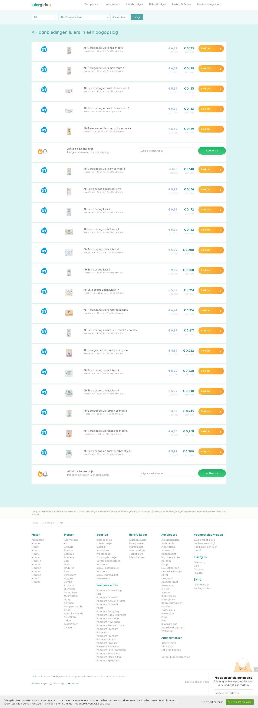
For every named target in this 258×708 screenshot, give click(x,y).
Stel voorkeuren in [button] (212, 702)
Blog (196, 565)
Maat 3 (87, 51)
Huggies (68, 578)
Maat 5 (87, 172)
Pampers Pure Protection (111, 650)
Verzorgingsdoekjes (108, 561)
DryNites (69, 568)
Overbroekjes (137, 550)
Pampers (90, 4)
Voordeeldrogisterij (172, 627)
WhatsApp (59, 683)
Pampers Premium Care (110, 625)
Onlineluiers (168, 610)
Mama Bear (71, 592)
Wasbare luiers (138, 539)
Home (35, 522)
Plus (163, 620)
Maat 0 (36, 543)
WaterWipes (71, 624)
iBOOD (165, 589)
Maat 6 (87, 313)
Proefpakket (104, 553)
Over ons (199, 562)
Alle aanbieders (170, 539)
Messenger (41, 683)
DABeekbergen (170, 568)
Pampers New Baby (108, 622)
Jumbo (68, 582)
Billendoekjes (157, 4)
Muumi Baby (71, 596)
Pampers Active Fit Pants (111, 600)
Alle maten (38, 539)
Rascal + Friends (73, 613)
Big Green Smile (170, 557)
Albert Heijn (168, 546)
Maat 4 (87, 71)
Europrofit (70, 575)
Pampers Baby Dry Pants (111, 614)
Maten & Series (181, 4)
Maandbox (103, 550)
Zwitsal (68, 627)
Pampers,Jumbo (73, 606)
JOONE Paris (168, 643)
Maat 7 (36, 578)
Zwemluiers (103, 578)
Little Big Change (171, 650)
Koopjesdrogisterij (172, 603)
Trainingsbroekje (106, 557)
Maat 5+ (36, 568)
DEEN (164, 575)
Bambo (68, 550)
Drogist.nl (167, 578)
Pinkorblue (167, 613)
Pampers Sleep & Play (109, 657)
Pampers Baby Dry (108, 611)
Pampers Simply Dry (108, 653)
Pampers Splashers (108, 660)
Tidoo (67, 620)
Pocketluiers (136, 553)
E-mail (75, 683)
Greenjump (167, 585)
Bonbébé (69, 557)
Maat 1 (87, 111)
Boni (66, 561)
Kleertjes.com (169, 599)
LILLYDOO (69, 589)
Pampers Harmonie (108, 618)
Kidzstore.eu (168, 596)
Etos (66, 571)
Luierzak (101, 546)
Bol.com (166, 561)
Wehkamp (167, 631)
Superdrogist (169, 624)
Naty (67, 599)
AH (93, 51)
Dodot (67, 564)
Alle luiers (112, 4)
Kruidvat (69, 585)
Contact (198, 569)
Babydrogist (168, 553)
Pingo (67, 610)
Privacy (198, 572)
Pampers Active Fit (107, 597)
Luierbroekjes (134, 4)
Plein (164, 617)
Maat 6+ (36, 575)
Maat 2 (87, 91)
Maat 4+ (88, 131)
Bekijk (137, 17)
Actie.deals (167, 543)
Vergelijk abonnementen (175, 657)
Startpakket (136, 546)
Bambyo (69, 553)
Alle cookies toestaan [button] (240, 701)
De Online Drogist (171, 571)
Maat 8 (36, 582)
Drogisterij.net (169, 582)
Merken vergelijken (209, 4)
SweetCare (70, 617)
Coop (164, 564)
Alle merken (48, 522)
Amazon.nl (167, 550)
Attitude (68, 546)
